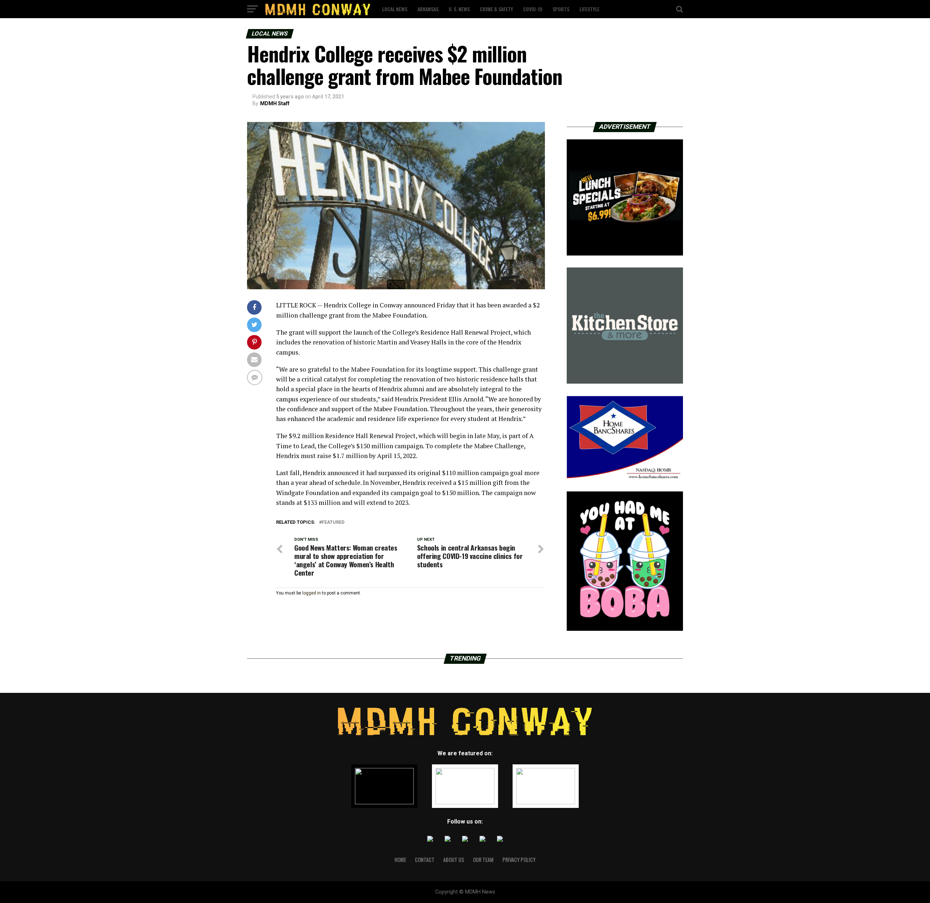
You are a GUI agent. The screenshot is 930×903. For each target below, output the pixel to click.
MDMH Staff (275, 103)
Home (400, 859)
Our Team (483, 859)
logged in (311, 593)
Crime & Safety (496, 9)
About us (453, 859)
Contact (424, 859)
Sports (561, 9)
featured (333, 522)
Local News (394, 9)
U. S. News (459, 9)
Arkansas (427, 9)
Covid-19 (532, 9)
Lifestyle (589, 9)
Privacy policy (518, 859)
